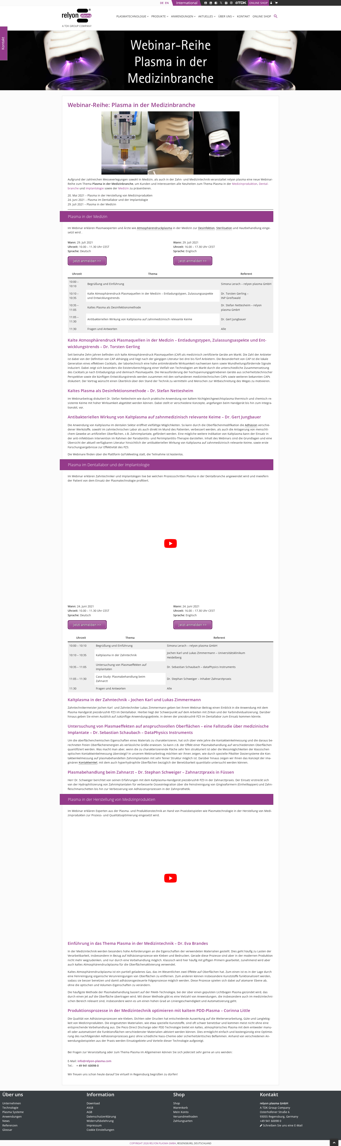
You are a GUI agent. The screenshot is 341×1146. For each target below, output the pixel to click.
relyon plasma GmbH (162, 1143)
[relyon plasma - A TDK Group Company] (241, 3)
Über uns (225, 16)
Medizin (123, 188)
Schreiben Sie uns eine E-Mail (283, 1125)
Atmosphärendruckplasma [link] (154, 228)
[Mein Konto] (271, 3)
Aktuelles (205, 16)
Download (93, 1103)
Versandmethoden (185, 1116)
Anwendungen (182, 16)
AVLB (90, 1107)
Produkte (158, 16)
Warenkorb (180, 1107)
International (187, 2)
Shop (176, 1103)
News (6, 1121)
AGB (89, 1112)
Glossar (7, 1130)
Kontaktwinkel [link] (88, 762)
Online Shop (258, 3)
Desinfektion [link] (206, 228)
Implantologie (95, 188)
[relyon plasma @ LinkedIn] (210, 3)
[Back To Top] (334, 1142)
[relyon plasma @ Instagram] (231, 3)
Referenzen (10, 1125)
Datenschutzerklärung (101, 1116)
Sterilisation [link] (224, 228)
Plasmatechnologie (131, 16)
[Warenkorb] (276, 3)
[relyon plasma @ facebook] (215, 3)
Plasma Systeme (13, 1112)
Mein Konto (180, 1112)
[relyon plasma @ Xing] (226, 3)
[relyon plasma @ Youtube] (205, 3)
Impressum (94, 1125)
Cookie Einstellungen (100, 1130)
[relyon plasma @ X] (221, 3)
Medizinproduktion (244, 184)
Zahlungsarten (183, 1121)
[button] (275, 17)
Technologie (10, 1107)
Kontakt (243, 16)
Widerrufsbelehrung (100, 1121)
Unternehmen (11, 1103)
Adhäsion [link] (251, 425)
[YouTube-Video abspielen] (170, 543)
